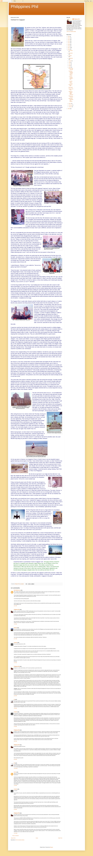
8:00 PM (15, 741)
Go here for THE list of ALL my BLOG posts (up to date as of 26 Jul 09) (29, 12)
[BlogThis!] (29, 584)
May (70, 65)
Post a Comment (15, 835)
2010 (69, 42)
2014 (69, 38)
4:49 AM (15, 726)
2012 (69, 39)
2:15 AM (15, 662)
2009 (69, 44)
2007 (69, 47)
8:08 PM (15, 759)
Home (37, 838)
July (69, 62)
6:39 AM (15, 809)
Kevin (15, 772)
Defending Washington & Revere (71, 100)
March (70, 103)
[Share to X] (31, 584)
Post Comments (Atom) (20, 839)
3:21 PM (15, 605)
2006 (69, 49)
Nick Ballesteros (17, 590)
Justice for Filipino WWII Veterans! (71, 93)
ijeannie (15, 627)
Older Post (60, 838)
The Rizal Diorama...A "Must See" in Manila (71, 73)
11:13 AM (15, 833)
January (70, 106)
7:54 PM (15, 624)
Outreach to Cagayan (71, 96)
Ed (14, 699)
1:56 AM (15, 708)
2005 (69, 108)
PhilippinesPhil (16, 609)
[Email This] (28, 584)
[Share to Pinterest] (33, 584)
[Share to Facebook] (32, 584)
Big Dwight (71, 87)
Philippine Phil (70, 85)
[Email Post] (26, 583)
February (70, 105)
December (71, 50)
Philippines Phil (24, 6)
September (71, 58)
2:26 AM (15, 785)
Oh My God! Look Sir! (71, 69)
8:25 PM (15, 695)
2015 (69, 36)
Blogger (51, 847)
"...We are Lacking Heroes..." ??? (71, 78)
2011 (69, 41)
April (70, 67)
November (71, 53)
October (70, 55)
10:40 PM (15, 768)
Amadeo (15, 642)
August (70, 60)
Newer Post (13, 838)
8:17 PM (15, 638)
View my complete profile (71, 31)
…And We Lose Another (71, 82)
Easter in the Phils (71, 89)
